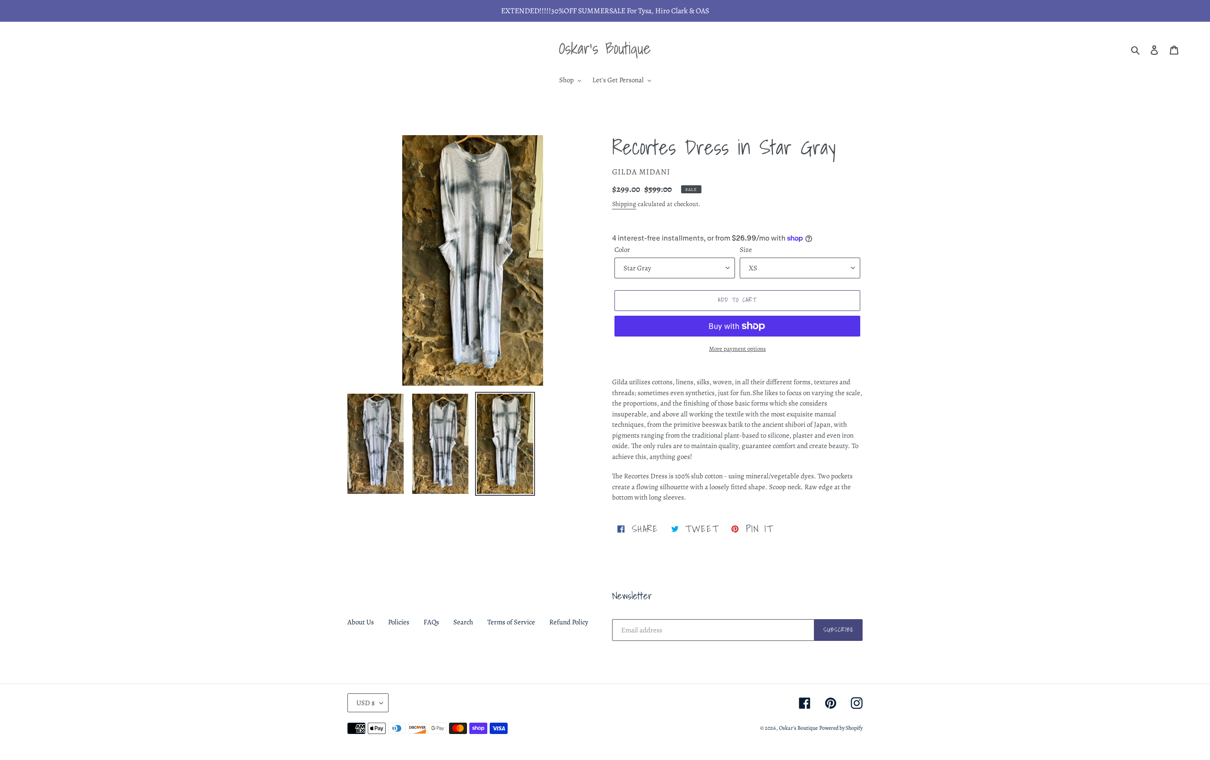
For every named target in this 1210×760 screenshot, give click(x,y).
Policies (398, 622)
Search (463, 622)
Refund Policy (568, 622)
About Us (360, 622)
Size (746, 249)
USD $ (365, 703)
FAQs (431, 622)
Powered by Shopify (841, 728)
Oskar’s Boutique (798, 728)
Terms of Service (511, 622)
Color (622, 249)
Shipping (624, 203)
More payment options (737, 349)
